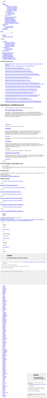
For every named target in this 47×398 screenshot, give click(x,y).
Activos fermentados (11, 12)
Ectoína (31, 93)
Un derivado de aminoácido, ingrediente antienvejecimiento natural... (17, 93)
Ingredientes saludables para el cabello (12, 23)
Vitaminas (7, 5)
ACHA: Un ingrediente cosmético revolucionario (11, 211)
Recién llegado (5, 24)
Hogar (4, 3)
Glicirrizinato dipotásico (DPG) (12, 153)
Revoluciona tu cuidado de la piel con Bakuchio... (12, 204)
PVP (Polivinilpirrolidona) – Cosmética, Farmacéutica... (15, 65)
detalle (9, 124)
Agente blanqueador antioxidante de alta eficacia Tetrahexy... (16, 96)
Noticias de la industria (9, 27)
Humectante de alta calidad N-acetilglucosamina (13, 68)
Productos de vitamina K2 (12, 10)
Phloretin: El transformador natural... (9, 185)
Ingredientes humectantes (9, 17)
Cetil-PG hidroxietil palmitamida (34, 74)
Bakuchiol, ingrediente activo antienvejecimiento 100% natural (16, 77)
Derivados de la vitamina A (12, 6)
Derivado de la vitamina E (10, 219)
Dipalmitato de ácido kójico (11, 220)
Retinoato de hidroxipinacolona (35, 102)
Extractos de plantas (11, 13)
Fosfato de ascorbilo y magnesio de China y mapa (25, 219)
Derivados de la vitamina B (12, 7)
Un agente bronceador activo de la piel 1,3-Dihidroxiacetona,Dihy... (17, 90)
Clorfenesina (8, 128)
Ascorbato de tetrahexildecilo (32, 96)
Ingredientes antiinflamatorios (10, 21)
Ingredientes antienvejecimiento (10, 16)
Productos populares (4, 218)
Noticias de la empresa (9, 26)
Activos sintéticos (8, 14)
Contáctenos (5, 29)
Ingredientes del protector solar (10, 20)
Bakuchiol (30, 77)
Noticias (4, 25)
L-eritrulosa (29, 80)
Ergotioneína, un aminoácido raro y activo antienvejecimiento (16, 99)
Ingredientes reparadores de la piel (11, 22)
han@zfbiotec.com (6, 238)
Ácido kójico (2, 219)
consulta (6, 124)
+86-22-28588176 (6, 229)
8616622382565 (6, 247)
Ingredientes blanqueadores (10, 19)
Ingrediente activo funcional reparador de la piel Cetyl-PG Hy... (16, 74)
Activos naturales (8, 11)
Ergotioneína (29, 99)
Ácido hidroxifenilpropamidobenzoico (14, 110)
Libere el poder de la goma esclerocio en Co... (11, 191)
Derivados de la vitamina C (12, 8)
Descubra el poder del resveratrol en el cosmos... (11, 198)
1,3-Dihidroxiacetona (33, 90)
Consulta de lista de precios (5, 175)
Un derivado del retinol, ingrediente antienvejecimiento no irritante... (17, 102)
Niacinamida (30, 71)
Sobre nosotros (5, 28)
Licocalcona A (8, 141)
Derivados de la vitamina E (12, 9)
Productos (4, 4)
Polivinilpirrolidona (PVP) (30, 65)
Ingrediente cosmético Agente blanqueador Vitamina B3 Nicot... (16, 71)
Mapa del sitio (11, 218)
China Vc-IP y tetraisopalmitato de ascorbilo (25, 220)
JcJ (5, 15)
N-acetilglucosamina (26, 68)
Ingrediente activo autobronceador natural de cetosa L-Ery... (16, 80)
